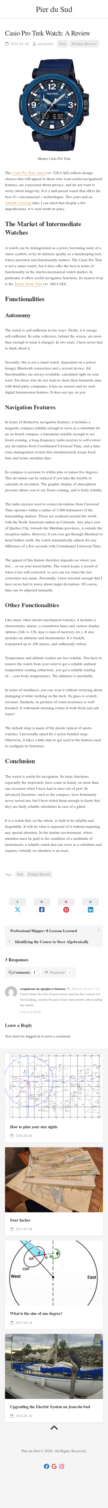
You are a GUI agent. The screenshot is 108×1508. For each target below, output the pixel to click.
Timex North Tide (28, 283)
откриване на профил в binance (43, 988)
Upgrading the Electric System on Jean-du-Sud (50, 1406)
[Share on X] (17, 904)
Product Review (84, 43)
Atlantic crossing (18, 202)
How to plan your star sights (34, 1126)
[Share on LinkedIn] (90, 904)
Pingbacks (60, 972)
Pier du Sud (54, 9)
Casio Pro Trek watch (28, 172)
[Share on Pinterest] (66, 904)
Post (62, 43)
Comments (24, 972)
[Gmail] (54, 1466)
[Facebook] (46, 1466)
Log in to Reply (31, 1011)
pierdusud (45, 43)
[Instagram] (61, 1466)
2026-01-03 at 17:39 (85, 988)
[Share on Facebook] (42, 904)
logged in (33, 1035)
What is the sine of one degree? (36, 1313)
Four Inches (20, 1220)
